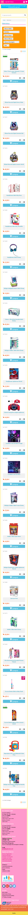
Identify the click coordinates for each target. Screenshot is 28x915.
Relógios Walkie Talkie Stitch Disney (14, 350)
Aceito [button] (14, 913)
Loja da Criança (9, 1)
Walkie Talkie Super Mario (14, 536)
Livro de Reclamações (7, 861)
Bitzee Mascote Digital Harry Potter (14, 102)
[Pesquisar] (25, 15)
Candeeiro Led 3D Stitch (14, 474)
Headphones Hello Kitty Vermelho (14, 226)
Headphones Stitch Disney (14, 257)
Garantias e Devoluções (7, 856)
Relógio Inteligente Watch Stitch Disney (14, 288)
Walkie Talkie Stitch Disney (14, 629)
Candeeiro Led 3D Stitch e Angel (14, 443)
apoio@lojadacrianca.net (7, 848)
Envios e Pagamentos (7, 853)
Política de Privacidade (7, 859)
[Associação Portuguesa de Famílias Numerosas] (8, 881)
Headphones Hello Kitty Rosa (14, 195)
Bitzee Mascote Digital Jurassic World (14, 164)
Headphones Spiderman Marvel (14, 381)
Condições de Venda (6, 858)
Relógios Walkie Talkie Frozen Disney (14, 505)
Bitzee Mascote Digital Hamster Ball (14, 133)
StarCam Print (14, 598)
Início (4, 20)
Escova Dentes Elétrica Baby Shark (14, 691)
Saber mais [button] (10, 909)
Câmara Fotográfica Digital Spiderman (14, 412)
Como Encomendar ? (6, 855)
